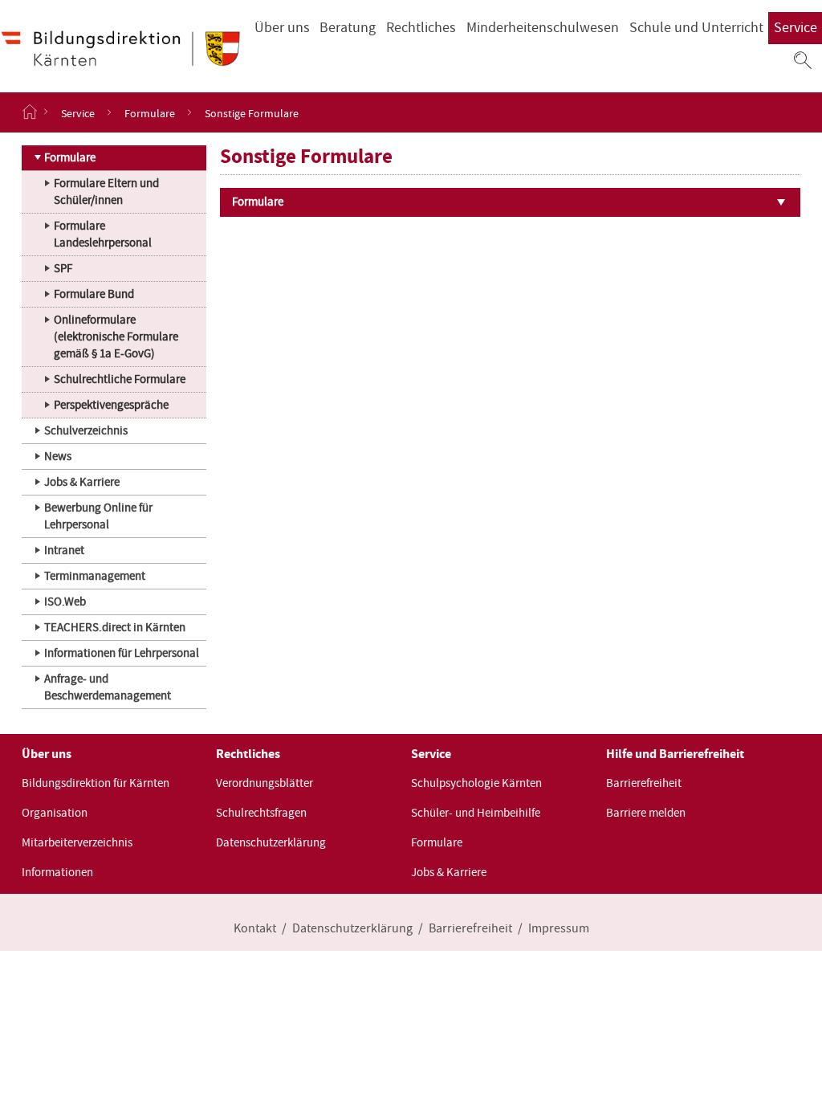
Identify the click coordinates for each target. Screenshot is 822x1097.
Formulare (149, 112)
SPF (63, 268)
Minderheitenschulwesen (542, 27)
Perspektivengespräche (111, 405)
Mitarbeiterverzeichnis (77, 842)
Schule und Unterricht (696, 27)
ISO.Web (65, 601)
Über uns (282, 27)
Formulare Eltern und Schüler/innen (106, 191)
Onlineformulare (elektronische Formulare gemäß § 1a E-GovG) (116, 336)
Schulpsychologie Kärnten (476, 783)
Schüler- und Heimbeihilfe (475, 813)
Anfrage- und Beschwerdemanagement (107, 687)
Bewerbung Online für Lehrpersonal (98, 516)
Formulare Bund (94, 294)
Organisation (54, 813)
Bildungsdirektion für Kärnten (95, 783)
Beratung (347, 27)
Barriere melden (646, 813)
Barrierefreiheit (644, 783)
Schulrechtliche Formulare (119, 379)
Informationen (57, 872)
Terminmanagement (94, 576)
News (57, 456)
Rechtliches (421, 27)
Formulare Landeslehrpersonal (103, 234)
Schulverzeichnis (86, 430)
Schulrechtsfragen (261, 813)
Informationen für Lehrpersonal (121, 653)
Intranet (64, 550)
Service (795, 27)
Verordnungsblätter (264, 783)
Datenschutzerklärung (271, 842)
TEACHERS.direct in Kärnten (114, 627)
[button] (802, 60)
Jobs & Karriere (82, 482)
